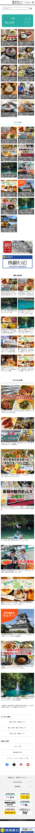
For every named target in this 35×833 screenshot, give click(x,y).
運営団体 (23, 786)
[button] (31, 8)
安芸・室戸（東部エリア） (21, 733)
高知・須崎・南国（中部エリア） (20, 727)
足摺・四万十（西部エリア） (21, 722)
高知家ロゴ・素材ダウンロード (19, 777)
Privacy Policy (22, 782)
